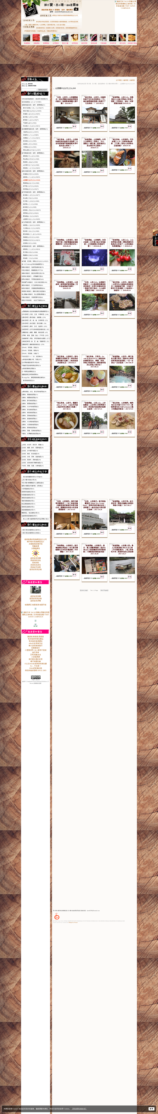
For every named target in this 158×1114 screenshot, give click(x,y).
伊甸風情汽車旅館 (30, 31)
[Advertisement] (98, 18)
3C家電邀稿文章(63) (28, 489)
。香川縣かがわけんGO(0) (30, 252)
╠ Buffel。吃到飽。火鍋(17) (30, 353)
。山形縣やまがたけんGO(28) (31, 180)
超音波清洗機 (35, 558)
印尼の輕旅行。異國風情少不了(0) (32, 270)
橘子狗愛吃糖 (35, 661)
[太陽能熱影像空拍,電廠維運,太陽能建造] (35, 556)
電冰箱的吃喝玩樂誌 (35, 639)
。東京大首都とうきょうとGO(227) (32, 108)
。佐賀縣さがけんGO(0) (29, 243)
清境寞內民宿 (60, 28)
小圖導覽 (132, 80)
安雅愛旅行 (35, 648)
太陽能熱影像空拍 (35, 544)
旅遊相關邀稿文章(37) (28, 510)
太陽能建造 (35, 548)
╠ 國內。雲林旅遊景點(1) (29, 415)
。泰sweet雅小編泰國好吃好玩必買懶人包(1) (35, 519)
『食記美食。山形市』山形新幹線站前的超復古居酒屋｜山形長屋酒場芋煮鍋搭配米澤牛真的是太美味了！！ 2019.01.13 (67, 143)
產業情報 (102, 921)
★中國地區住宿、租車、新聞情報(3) (33, 153)
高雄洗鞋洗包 (35, 560)
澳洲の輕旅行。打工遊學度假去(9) (32, 285)
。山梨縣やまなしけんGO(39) (31, 219)
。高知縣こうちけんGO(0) (30, 258)
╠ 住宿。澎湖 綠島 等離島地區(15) (32, 463)
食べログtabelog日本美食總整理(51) (33, 264)
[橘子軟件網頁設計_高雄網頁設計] (57, 919)
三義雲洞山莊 (41, 31)
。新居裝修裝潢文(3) (28, 380)
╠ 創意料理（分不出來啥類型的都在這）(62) (35, 329)
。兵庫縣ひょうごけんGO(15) (31, 138)
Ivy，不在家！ (35, 666)
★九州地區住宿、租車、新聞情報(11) (33, 222)
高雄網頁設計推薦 (121, 921)
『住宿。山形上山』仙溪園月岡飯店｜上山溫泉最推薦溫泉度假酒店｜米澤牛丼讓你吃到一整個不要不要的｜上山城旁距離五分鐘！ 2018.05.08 (94, 286)
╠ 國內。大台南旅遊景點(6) (30, 421)
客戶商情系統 (87, 921)
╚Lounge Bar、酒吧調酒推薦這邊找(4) (33, 377)
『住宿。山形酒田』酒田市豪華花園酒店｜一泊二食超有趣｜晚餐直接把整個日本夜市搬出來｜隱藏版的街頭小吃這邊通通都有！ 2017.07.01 (67, 505)
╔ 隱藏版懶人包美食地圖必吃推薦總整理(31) (35, 311)
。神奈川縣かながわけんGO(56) (31, 111)
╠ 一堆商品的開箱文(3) (29, 371)
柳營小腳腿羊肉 (33, 25)
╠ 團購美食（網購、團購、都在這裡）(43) (35, 332)
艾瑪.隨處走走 (35, 655)
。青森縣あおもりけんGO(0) (30, 183)
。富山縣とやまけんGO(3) (30, 198)
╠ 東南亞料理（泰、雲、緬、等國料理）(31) (35, 341)
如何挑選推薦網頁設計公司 (69, 15)
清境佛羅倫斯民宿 (71, 28)
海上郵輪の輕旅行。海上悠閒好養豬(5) (34, 294)
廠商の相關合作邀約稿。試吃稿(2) (32, 486)
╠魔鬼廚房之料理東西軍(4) (30, 374)
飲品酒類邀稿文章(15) (28, 504)
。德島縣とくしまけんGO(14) (31, 249)
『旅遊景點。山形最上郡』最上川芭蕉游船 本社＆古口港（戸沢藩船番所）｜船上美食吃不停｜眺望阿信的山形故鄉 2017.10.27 (122, 550)
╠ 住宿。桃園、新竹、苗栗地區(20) (32, 447)
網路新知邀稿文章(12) (28, 498)
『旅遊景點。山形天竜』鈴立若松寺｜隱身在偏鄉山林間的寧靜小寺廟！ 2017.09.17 (122, 503)
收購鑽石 (28, 605)
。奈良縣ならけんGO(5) (29, 141)
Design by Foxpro (73, 922)
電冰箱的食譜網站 (35, 641)
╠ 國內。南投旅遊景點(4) (29, 412)
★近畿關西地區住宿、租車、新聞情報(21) (35, 129)
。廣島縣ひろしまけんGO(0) (30, 156)
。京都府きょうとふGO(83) (30, 135)
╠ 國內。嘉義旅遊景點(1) (29, 418)
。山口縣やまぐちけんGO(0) (30, 165)
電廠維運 (35, 546)
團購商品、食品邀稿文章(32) (30, 513)
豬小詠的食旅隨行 (35, 646)
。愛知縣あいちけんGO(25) (30, 216)
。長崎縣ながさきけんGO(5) (30, 237)
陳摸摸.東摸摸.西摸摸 (35, 637)
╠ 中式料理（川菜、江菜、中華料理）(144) (35, 314)
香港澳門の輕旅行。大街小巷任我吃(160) (34, 282)
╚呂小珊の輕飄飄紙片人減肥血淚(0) (33, 483)
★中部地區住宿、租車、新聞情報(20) (33, 192)
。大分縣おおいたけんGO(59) (31, 228)
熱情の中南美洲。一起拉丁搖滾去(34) (33, 300)
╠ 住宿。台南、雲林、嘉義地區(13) (32, 456)
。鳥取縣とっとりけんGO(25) (31, 168)
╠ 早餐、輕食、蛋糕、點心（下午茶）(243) (35, 335)
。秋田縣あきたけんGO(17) (30, 189)
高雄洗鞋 (35, 563)
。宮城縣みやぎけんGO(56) (30, 174)
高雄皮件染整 (35, 567)
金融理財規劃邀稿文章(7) (29, 516)
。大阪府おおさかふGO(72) (30, 132)
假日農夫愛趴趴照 (35, 659)
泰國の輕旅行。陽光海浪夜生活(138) (33, 273)
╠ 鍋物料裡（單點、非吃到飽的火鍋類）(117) (36, 338)
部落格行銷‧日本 (95, 921)
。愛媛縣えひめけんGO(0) (30, 255)
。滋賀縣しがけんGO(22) (29, 144)
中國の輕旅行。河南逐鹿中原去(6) (32, 297)
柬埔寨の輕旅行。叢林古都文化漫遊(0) (34, 291)
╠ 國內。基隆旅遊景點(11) (30, 394)
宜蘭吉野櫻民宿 (52, 31)
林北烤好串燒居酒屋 (42, 21)
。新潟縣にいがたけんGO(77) (31, 195)
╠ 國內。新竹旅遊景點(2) (29, 400)
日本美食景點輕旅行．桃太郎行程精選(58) (35, 99)
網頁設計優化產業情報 (110, 921)
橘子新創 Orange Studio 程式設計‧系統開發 (62, 921)
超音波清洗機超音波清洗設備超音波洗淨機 (36, 598)
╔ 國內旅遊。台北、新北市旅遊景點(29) (34, 391)
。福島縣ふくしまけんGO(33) (31, 177)
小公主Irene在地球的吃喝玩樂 (35, 664)
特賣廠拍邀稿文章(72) (28, 495)
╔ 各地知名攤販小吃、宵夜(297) (31, 359)
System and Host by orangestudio (60, 922)
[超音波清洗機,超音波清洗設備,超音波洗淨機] (35, 593)
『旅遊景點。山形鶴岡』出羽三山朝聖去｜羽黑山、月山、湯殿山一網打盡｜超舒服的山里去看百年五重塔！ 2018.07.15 (94, 143)
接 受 (151, 1109)
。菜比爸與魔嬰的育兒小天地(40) (32, 477)
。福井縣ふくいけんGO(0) (30, 204)
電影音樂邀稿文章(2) (28, 501)
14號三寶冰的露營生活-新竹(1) (31, 530)
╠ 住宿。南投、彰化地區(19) (30, 453)
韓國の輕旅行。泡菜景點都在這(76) (33, 267)
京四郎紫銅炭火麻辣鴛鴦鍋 (58, 21)
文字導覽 (119, 80)
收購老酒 (35, 605)
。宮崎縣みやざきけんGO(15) (31, 240)
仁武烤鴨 (42, 25)
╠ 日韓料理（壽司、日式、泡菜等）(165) (34, 326)
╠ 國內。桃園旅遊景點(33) (30, 397)
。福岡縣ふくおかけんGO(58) (31, 225)
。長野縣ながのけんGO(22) (30, 213)
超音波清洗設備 (36, 569)
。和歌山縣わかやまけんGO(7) (31, 150)
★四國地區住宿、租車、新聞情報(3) (33, 246)
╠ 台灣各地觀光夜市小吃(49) (30, 362)
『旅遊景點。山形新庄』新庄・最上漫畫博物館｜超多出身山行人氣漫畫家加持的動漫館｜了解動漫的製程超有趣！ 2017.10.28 (94, 550)
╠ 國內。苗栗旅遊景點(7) (29, 403)
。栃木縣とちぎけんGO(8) (30, 117)
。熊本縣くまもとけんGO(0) (30, 231)
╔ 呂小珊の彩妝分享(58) (29, 480)
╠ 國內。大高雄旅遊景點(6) (30, 424)
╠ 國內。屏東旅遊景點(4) (29, 427)
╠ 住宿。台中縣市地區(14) (30, 450)
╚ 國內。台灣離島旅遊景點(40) (31, 433)
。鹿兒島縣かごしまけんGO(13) (31, 234)
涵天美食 (35, 652)
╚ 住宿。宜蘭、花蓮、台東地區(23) (32, 466)
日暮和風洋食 (51, 25)
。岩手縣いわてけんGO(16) (30, 186)
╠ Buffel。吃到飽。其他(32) (30, 347)
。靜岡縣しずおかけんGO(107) (31, 210)
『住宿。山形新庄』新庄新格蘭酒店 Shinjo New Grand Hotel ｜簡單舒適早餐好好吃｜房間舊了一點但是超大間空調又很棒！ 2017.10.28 (94, 505)
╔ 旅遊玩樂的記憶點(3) (29, 368)
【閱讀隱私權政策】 (79, 1109)
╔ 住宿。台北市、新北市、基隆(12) (32, 444)
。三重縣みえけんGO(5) (29, 147)
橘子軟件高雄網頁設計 (35, 542)
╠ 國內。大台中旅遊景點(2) (30, 406)
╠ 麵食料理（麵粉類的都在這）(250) (33, 344)
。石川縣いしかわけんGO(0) (30, 201)
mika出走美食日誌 (35, 643)
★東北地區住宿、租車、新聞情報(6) (33, 171)
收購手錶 (42, 605)
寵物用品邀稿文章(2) (28, 507)
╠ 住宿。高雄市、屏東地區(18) (31, 459)
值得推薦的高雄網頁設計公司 (35, 539)
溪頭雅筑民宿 (40, 28)
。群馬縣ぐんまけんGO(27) (30, 120)
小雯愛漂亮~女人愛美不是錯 (35, 650)
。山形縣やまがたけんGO (127, 83)
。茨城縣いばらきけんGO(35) (31, 114)
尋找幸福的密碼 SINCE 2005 (35, 670)
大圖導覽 (125, 80)
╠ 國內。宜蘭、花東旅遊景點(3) (31, 430)
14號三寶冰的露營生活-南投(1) (31, 533)
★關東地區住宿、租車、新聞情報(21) (33, 105)
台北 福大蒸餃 (61, 25)
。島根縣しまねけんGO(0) (30, 162)
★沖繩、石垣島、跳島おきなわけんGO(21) (35, 261)
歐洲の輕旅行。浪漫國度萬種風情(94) (33, 288)
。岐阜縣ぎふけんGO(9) (29, 207)
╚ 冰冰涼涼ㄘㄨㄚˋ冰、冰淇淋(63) (32, 356)
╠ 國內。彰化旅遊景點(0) (29, 409)
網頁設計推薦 (56, 15)
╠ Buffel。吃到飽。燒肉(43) (30, 350)
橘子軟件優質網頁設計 (78, 921)
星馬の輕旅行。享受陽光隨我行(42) (33, 279)
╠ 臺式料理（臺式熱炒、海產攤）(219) (34, 317)
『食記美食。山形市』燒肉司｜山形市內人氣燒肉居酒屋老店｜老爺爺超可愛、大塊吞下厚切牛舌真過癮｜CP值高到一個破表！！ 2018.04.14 (122, 286)
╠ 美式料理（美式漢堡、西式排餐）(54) (34, 323)
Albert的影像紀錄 (35, 668)
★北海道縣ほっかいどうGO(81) (31, 102)
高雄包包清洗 (35, 565)
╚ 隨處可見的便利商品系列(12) (31, 365)
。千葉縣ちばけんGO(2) (29, 123)
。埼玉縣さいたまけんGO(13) (31, 126)
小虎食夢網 (35, 657)
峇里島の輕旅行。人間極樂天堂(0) (32, 276)
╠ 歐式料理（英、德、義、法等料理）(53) (35, 320)
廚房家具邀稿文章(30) (28, 492)
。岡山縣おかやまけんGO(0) (30, 159)
